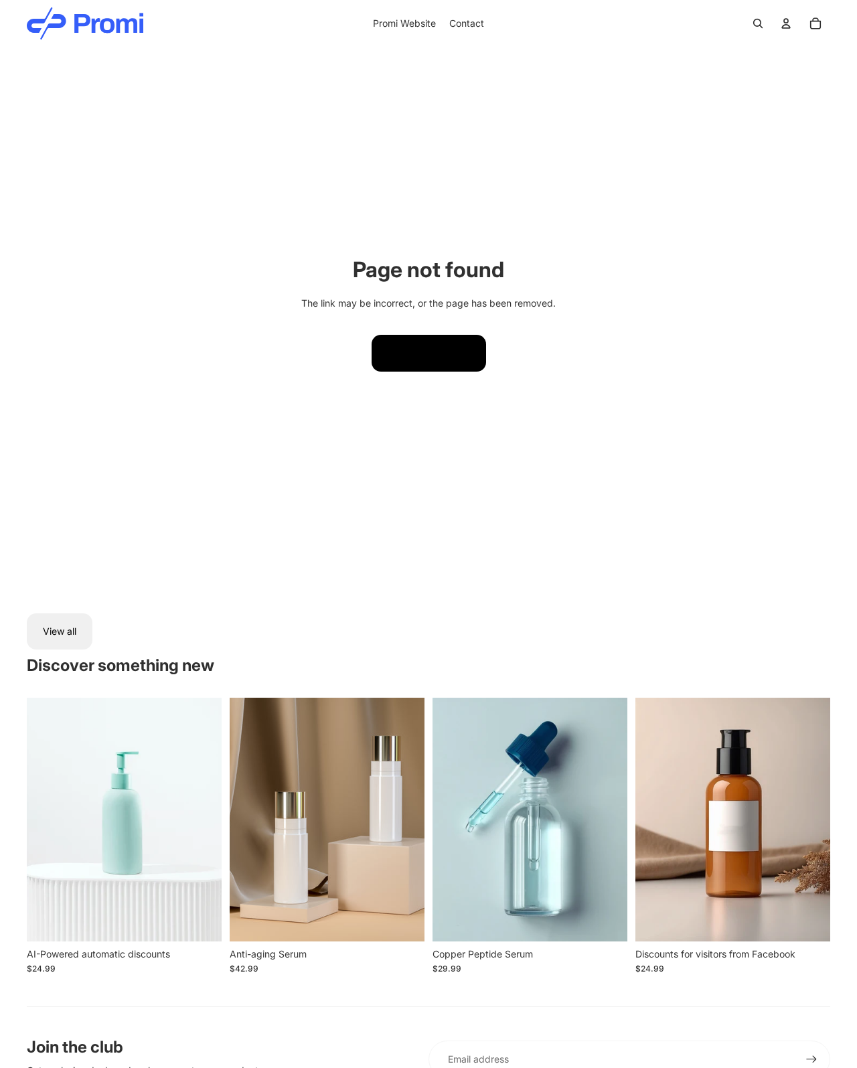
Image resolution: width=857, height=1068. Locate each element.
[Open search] (758, 23)
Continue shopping (429, 352)
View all (59, 631)
